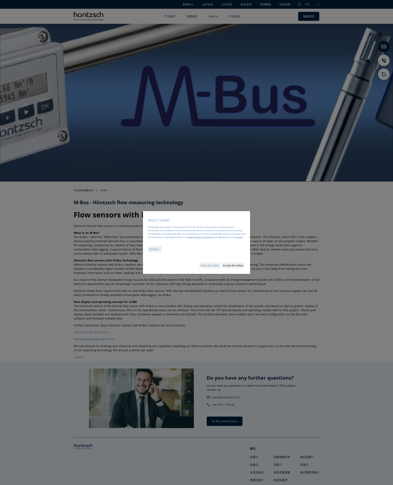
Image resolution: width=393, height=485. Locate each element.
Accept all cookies (233, 265)
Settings (154, 249)
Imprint (239, 237)
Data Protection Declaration (200, 237)
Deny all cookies (210, 265)
